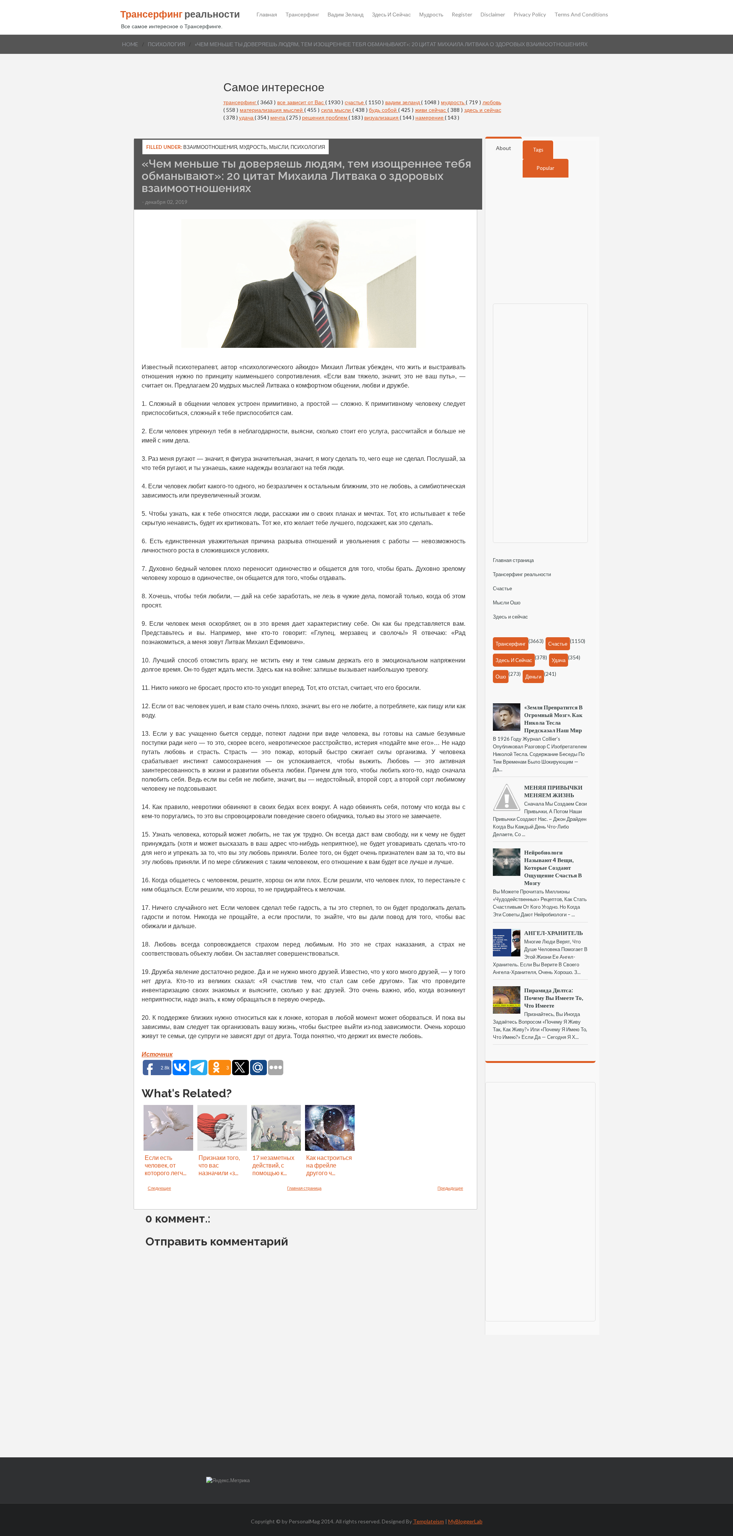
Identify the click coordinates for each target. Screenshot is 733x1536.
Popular (545, 168)
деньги (533, 677)
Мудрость (431, 14)
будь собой (383, 110)
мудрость (453, 102)
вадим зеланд (403, 102)
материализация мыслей (272, 110)
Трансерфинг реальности (522, 574)
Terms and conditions (581, 14)
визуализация (382, 117)
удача (247, 117)
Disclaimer (493, 14)
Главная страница (304, 1188)
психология (166, 44)
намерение (430, 117)
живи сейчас (431, 110)
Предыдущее (450, 1188)
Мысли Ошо (506, 602)
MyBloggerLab (465, 1521)
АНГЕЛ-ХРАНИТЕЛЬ (553, 932)
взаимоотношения (210, 147)
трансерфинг (240, 102)
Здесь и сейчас (391, 14)
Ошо (501, 677)
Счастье (502, 588)
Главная (267, 14)
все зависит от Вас (301, 102)
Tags (538, 150)
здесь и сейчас (482, 110)
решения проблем (325, 117)
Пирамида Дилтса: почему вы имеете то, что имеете (553, 998)
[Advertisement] (544, 422)
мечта (278, 117)
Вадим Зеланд (345, 14)
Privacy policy (529, 14)
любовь (492, 102)
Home (130, 44)
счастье (355, 102)
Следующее (159, 1188)
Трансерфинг (302, 14)
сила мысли (336, 110)
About (503, 148)
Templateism (428, 1521)
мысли (278, 147)
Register (462, 14)
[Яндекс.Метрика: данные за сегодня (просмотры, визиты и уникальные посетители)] (228, 1480)
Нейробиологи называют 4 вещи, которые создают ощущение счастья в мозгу (553, 867)
